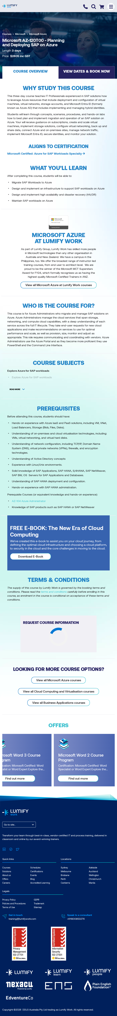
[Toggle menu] (111, 6)
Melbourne (66, 871)
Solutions (6, 871)
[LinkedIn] (4, 848)
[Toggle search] (93, 6)
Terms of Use (8, 907)
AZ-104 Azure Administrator (29, 501)
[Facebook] (11, 848)
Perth (63, 879)
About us (6, 875)
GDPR (36, 899)
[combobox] (4, 824)
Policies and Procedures (14, 903)
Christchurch (95, 879)
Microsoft (20, 33)
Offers (5, 879)
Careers (6, 882)
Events (33, 875)
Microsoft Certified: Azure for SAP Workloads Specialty (44, 153)
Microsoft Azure (38, 33)
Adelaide (93, 867)
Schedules (35, 867)
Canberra (65, 882)
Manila (92, 882)
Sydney (64, 867)
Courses (6, 33)
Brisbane (65, 875)
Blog (32, 879)
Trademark (39, 903)
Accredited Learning (40, 882)
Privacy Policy (9, 899)
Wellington (94, 875)
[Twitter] (17, 848)
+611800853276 (76, 918)
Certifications (36, 871)
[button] (30, 72)
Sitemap (38, 907)
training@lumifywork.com (22, 918)
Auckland (93, 871)
